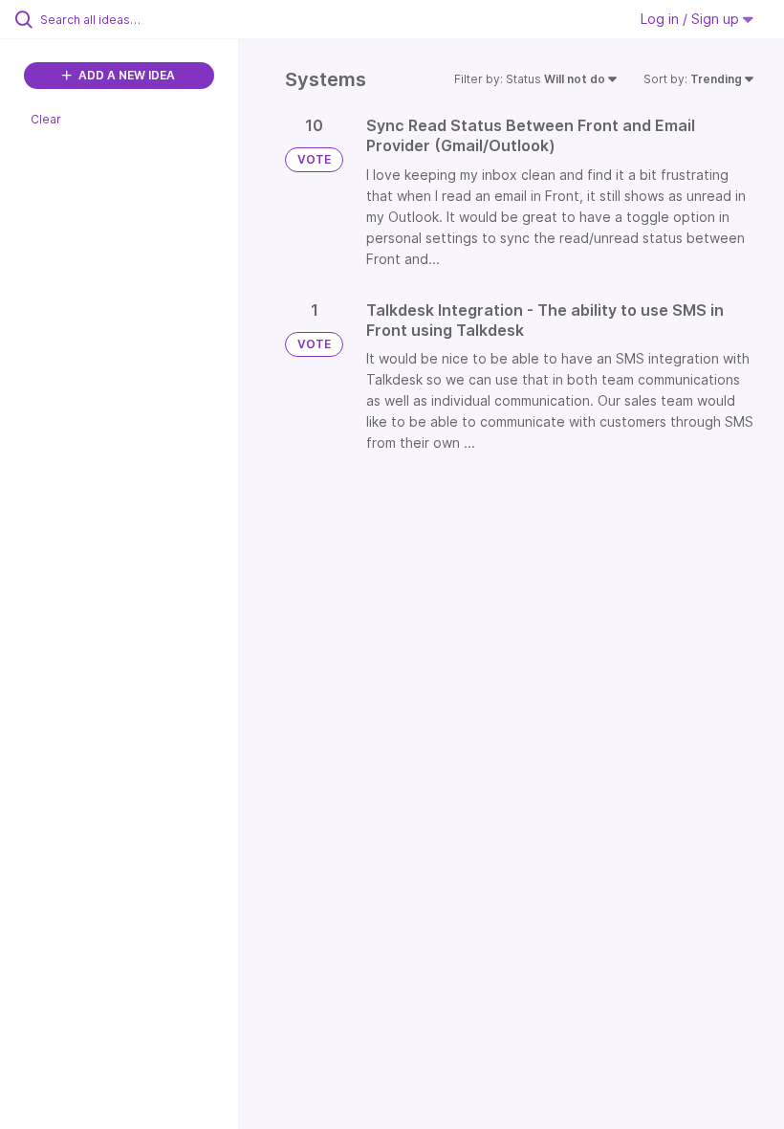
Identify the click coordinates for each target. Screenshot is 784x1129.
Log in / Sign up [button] (692, 19)
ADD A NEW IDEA (125, 75)
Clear (46, 119)
